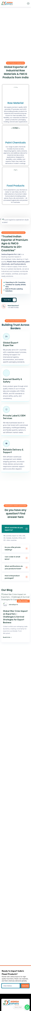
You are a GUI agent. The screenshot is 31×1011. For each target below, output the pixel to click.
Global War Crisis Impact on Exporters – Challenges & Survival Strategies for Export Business (15, 617)
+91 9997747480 (13, 307)
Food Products (15, 185)
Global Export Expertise (10, 344)
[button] (27, 1007)
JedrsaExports (13, 604)
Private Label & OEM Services (14, 417)
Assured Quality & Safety (12, 380)
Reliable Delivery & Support (13, 451)
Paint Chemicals (15, 142)
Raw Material (15, 103)
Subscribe (25, 986)
